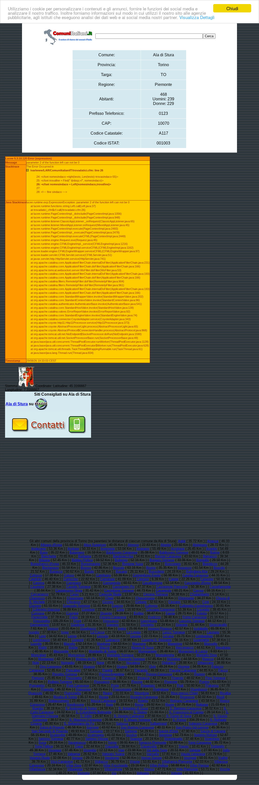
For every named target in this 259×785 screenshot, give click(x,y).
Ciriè (205, 602)
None (100, 663)
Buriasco (56, 571)
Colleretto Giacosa (46, 609)
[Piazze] (41, 404)
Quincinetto (72, 693)
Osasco (89, 666)
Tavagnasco (77, 742)
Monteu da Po (86, 659)
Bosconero (173, 564)
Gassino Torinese (192, 621)
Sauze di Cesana (212, 731)
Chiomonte (186, 598)
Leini (42, 636)
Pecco (223, 670)
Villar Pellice (159, 765)
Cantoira (143, 579)
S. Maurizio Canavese (85, 720)
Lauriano (213, 632)
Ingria (122, 628)
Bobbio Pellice (82, 560)
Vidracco (101, 761)
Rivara (103, 697)
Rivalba (225, 693)
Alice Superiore (95, 545)
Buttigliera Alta (196, 571)
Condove (88, 609)
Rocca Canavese (103, 701)
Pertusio (38, 678)
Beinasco (210, 556)
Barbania (84, 556)
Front (77, 621)
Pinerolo (177, 678)
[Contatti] (48, 436)
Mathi (42, 647)
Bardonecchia (123, 556)
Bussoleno (156, 571)
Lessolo (102, 636)
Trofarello (217, 746)
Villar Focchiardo (115, 765)
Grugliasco (88, 628)
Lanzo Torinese (174, 632)
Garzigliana (149, 621)
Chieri (109, 598)
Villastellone (113, 769)
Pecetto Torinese (64, 674)
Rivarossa (187, 697)
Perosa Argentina (111, 674)
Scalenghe (57, 735)
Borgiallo (202, 560)
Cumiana (37, 613)
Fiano (74, 617)
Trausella (111, 746)
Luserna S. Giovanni (156, 640)
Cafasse (36, 575)
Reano (107, 693)
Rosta (139, 704)
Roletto (143, 701)
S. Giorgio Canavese (129, 716)
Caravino (206, 579)
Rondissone (75, 704)
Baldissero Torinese (173, 552)
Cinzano (174, 602)
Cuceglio (203, 609)
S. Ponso (179, 720)
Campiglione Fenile (147, 575)
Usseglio (89, 750)
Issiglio (34, 632)
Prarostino (83, 689)
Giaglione (77, 625)
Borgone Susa (132, 564)
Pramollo (47, 689)
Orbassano (205, 663)
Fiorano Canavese (113, 617)
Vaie (121, 750)
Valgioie (195, 750)
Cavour (198, 590)
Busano (121, 571)
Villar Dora (73, 765)
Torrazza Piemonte (152, 742)
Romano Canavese (184, 701)
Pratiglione (161, 689)
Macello (69, 644)
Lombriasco (41, 640)
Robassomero (59, 701)
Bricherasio (50, 568)
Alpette (166, 545)
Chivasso (73, 602)
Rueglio (37, 708)
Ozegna (183, 666)
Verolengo (112, 758)
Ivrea (65, 632)
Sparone (136, 739)
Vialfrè (223, 758)
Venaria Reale (40, 758)
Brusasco (184, 568)
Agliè (181, 541)
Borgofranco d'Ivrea (45, 564)
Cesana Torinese (155, 594)
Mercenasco (184, 647)
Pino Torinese (215, 678)
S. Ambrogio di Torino (81, 708)
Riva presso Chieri (184, 693)
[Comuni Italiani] (69, 36)
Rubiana (202, 704)
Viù (114, 773)
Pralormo (212, 685)
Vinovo (149, 769)
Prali (180, 685)
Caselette (37, 587)
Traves (184, 746)
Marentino (175, 644)
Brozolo (118, 568)
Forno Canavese (195, 617)
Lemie (72, 636)
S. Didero (140, 712)
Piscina (137, 682)
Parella (107, 670)
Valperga (74, 754)
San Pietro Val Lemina (192, 727)
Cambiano (103, 575)
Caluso (69, 575)
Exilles (139, 613)
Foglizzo (154, 617)
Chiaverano (75, 598)
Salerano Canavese (203, 723)
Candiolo (35, 579)
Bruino (151, 568)
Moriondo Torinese (131, 659)
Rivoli (221, 697)
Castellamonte (220, 587)
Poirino (204, 682)
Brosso (86, 568)
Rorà (109, 704)
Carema (38, 583)
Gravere (181, 625)
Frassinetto (41, 621)
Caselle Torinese (78, 587)
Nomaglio (68, 663)
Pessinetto (74, 678)
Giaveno (112, 625)
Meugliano (222, 647)
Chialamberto (199, 594)
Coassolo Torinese (76, 606)
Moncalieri (38, 655)
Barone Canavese (168, 556)
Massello (210, 644)
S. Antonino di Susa (133, 708)
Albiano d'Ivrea (51, 545)
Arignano (142, 549)
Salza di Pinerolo (52, 727)
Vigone (135, 761)
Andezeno (38, 549)
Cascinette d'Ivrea (197, 583)
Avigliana (177, 549)
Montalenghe (165, 655)
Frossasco (111, 621)
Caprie (173, 579)
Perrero (199, 674)
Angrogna (108, 549)
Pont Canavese (78, 685)
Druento (106, 613)
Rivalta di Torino (65, 697)
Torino (112, 742)
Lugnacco (112, 640)
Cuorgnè (72, 613)
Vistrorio (83, 773)
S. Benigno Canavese (186, 708)
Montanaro (46, 659)
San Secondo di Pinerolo (50, 731)
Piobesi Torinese (60, 682)
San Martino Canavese (137, 727)
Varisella (152, 754)
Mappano (139, 644)
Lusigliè (36, 644)
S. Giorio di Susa (178, 716)
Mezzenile (61, 651)
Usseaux (55, 750)
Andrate (73, 549)
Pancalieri (73, 670)
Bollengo (121, 560)
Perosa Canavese (159, 674)
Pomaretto (37, 685)
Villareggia (74, 769)
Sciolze (131, 735)
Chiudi (232, 8)
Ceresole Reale (110, 594)
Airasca (212, 541)
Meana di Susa (143, 647)
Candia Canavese (195, 575)
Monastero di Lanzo (193, 651)
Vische (225, 769)
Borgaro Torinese (161, 560)
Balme (215, 552)
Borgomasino (90, 564)
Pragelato (148, 685)
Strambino (211, 739)
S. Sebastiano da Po (79, 723)
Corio (120, 609)
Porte (115, 685)
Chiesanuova (145, 598)
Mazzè (105, 647)
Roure (169, 704)
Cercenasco (39, 594)
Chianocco (37, 598)
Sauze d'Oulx (168, 731)
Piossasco (102, 682)
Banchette (48, 556)
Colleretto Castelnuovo (196, 606)
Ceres (74, 594)
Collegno (151, 606)
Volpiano (143, 773)
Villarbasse (37, 769)
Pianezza (109, 678)
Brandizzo (210, 564)
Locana (168, 636)
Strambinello (173, 739)
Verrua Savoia (151, 758)
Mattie (73, 647)
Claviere (35, 606)
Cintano (140, 602)
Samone (93, 727)
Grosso (53, 628)
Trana (79, 746)
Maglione (103, 644)
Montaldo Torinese (120, 655)
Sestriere (165, 735)
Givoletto (147, 625)
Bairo (44, 552)
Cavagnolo (163, 590)
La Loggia (133, 632)
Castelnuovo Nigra (68, 590)
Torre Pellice (44, 746)
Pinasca (143, 678)
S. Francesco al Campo (186, 712)
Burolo (89, 571)
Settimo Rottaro (205, 735)
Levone (135, 636)
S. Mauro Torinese (137, 720)
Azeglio (211, 549)
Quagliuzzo (199, 689)
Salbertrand (158, 723)
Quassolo (35, 693)
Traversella (148, 746)
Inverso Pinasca (160, 628)
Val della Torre (156, 750)
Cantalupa (107, 579)
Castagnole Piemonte (172, 587)
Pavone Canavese (182, 670)
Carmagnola (111, 583)
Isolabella (201, 628)
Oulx (152, 666)
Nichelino (173, 659)
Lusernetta (201, 640)
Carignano (73, 583)
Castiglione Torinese (119, 590)
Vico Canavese (62, 761)
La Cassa (97, 632)
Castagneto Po (123, 587)
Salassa (122, 723)
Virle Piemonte (187, 769)
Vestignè (190, 758)
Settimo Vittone (96, 739)
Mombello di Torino (102, 651)
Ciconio (107, 602)
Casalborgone (152, 583)
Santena (131, 731)
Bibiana (44, 560)
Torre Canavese (199, 742)
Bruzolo (219, 568)
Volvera (176, 773)
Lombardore (204, 636)
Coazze (117, 606)
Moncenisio (76, 655)
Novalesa (133, 663)
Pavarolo (141, 670)
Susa (42, 742)
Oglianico (169, 663)
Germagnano (39, 625)
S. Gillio (86, 716)
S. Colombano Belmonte (93, 712)
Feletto (202, 613)
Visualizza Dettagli (196, 17)
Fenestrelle (39, 617)
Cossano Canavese (160, 609)
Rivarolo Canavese (144, 697)
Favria (170, 613)
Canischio (70, 579)
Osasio (122, 666)
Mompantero (147, 651)
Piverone (170, 682)
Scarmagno (95, 735)
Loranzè (77, 640)
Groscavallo (218, 625)
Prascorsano (122, 689)
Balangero (77, 552)
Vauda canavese (193, 754)
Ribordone (141, 693)
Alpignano (200, 545)
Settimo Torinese (50, 739)
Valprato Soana (113, 754)
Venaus (77, 758)
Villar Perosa (199, 765)
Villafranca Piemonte (177, 761)
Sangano (96, 731)
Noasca (207, 659)
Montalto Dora (206, 655)
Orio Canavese (50, 666)
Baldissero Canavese (121, 552)
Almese (133, 545)
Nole (35, 663)
